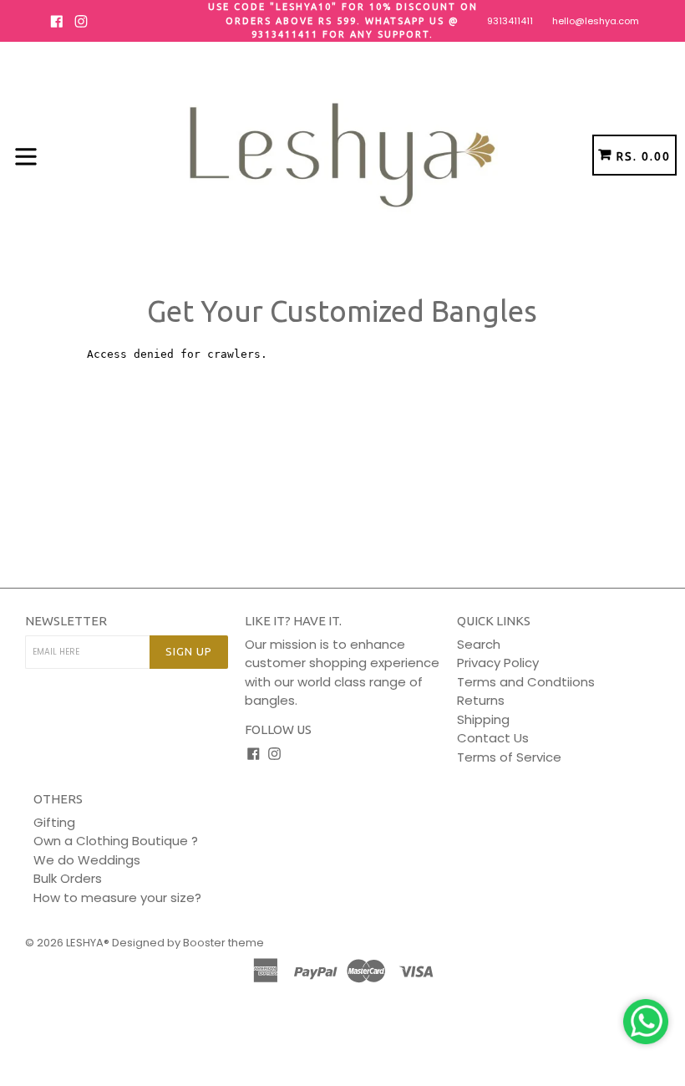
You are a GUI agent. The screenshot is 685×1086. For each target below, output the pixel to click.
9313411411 (510, 21)
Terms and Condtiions (526, 682)
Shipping (483, 719)
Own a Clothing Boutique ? (115, 840)
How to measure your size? (117, 897)
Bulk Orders (67, 878)
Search (478, 644)
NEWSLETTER (66, 621)
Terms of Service (509, 757)
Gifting (54, 822)
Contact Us (493, 738)
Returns (481, 700)
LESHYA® (87, 943)
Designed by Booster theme (188, 943)
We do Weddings (86, 860)
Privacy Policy (498, 662)
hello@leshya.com (595, 21)
